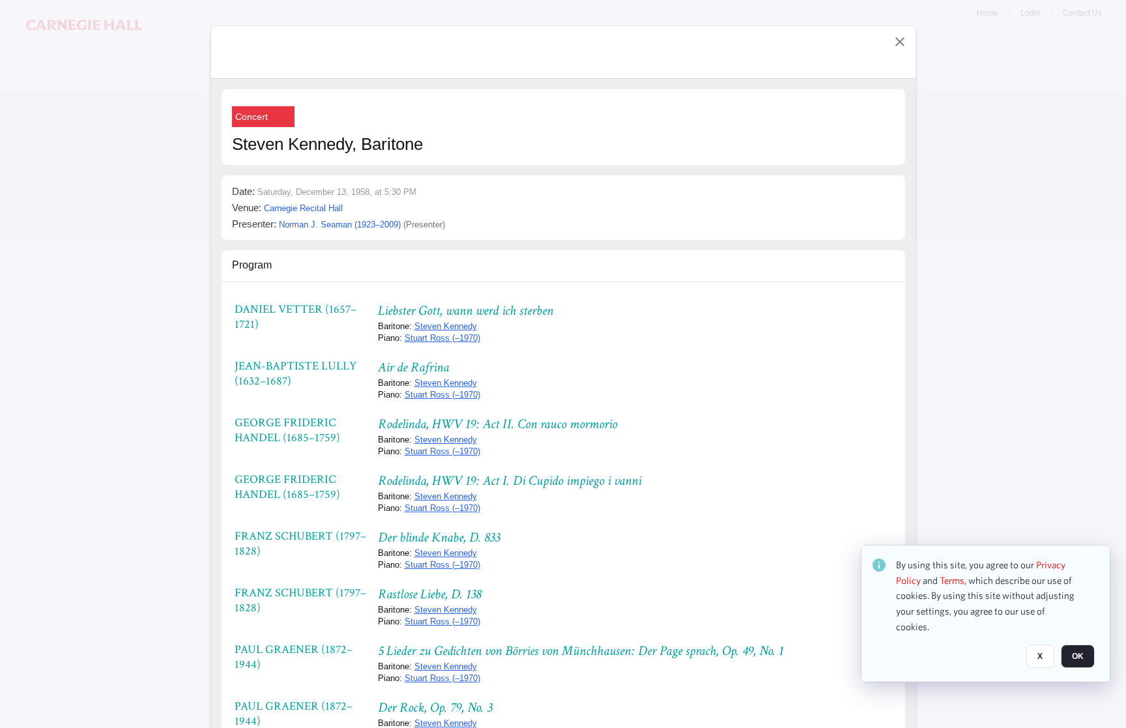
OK (1078, 657)
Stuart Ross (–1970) (442, 338)
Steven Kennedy (445, 326)
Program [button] (252, 264)
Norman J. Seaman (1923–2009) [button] (340, 224)
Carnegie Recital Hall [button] (303, 208)
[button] (900, 42)
